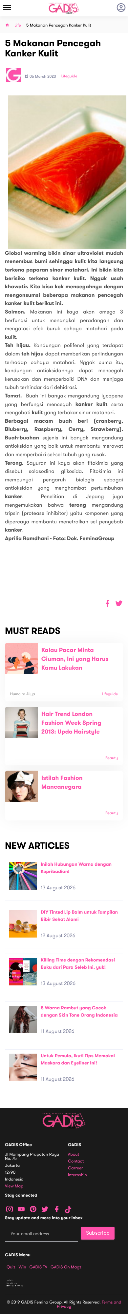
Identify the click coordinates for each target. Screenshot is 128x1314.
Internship (77, 1175)
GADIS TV (38, 1267)
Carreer (75, 1168)
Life (17, 25)
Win (22, 1267)
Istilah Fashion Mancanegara (62, 782)
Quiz (11, 1267)
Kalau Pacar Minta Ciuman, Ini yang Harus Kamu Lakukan (75, 659)
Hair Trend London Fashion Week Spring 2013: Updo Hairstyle (71, 723)
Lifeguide (69, 76)
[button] (119, 603)
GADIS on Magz (66, 1267)
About (73, 1154)
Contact (76, 1161)
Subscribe (97, 1233)
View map (14, 1186)
